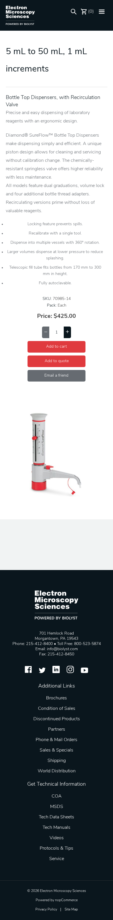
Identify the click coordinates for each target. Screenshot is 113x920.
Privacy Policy (46, 909)
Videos (57, 838)
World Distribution (57, 771)
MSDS (56, 806)
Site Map (71, 909)
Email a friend (56, 375)
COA (57, 796)
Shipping (57, 760)
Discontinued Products (56, 719)
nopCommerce (66, 900)
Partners (56, 729)
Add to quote (57, 361)
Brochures (56, 698)
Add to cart (56, 346)
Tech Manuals (56, 827)
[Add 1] (67, 332)
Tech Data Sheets (56, 817)
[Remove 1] (45, 332)
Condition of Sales (56, 708)
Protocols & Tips (56, 848)
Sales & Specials (56, 750)
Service (56, 859)
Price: (44, 316)
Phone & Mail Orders (56, 740)
